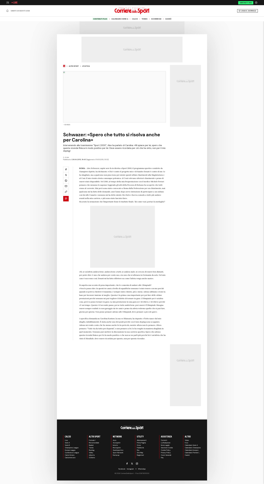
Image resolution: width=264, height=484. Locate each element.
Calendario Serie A (119, 19)
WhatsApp (142, 469)
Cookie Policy (165, 450)
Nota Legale (165, 445)
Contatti (164, 440)
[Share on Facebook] (66, 169)
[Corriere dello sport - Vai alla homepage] (132, 11)
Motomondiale (94, 443)
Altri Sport (74, 66)
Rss (138, 450)
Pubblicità (140, 448)
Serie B (67, 445)
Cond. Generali (166, 455)
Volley (91, 453)
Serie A (67, 443)
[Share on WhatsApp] (66, 180)
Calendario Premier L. (192, 453)
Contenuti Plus (100, 19)
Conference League (72, 453)
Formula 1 (92, 440)
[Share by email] (66, 186)
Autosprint (116, 443)
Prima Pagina (141, 443)
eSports (92, 455)
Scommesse (156, 19)
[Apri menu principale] (7, 2)
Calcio (135, 19)
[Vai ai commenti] (66, 198)
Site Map (140, 453)
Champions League (71, 448)
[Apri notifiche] (7, 11)
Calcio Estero (69, 455)
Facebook (121, 469)
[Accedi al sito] (256, 2)
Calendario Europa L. (192, 450)
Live (15, 2)
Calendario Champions (193, 448)
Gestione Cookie (167, 448)
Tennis (144, 19)
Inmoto (115, 445)
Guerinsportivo (118, 450)
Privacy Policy (166, 453)
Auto (114, 440)
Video (187, 440)
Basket (91, 445)
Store (139, 445)
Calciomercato (70, 458)
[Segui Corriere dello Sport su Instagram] (137, 463)
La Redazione (165, 443)
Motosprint (117, 448)
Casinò (168, 19)
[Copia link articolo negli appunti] (66, 191)
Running (91, 450)
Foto (186, 443)
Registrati (140, 455)
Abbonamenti (141, 440)
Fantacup (116, 455)
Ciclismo (92, 458)
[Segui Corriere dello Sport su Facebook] (127, 463)
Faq (162, 458)
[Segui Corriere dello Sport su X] (132, 463)
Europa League (70, 450)
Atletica (86, 66)
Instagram (130, 469)
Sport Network (118, 453)
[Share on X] (66, 175)
